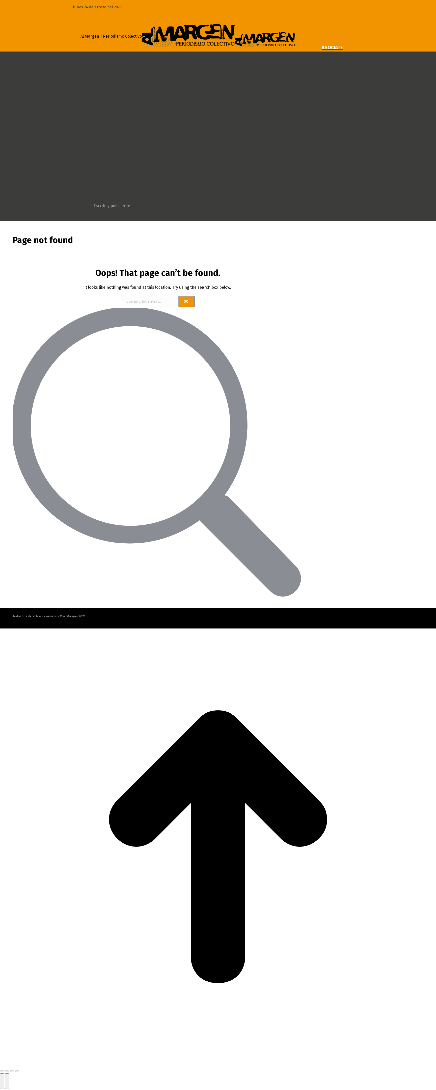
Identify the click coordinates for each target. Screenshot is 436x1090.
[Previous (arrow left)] (2, 1081)
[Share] (7, 1071)
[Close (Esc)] (2, 1071)
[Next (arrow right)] (7, 1081)
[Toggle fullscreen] (12, 1071)
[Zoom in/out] (17, 1071)
